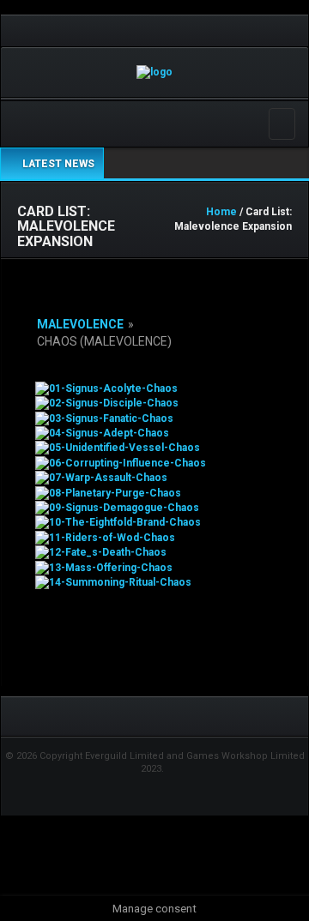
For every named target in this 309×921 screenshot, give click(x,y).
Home (221, 212)
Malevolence (80, 324)
